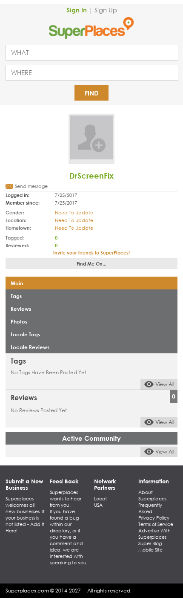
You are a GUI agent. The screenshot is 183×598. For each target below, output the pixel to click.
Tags (16, 295)
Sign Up (105, 10)
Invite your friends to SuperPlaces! (91, 252)
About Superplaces (152, 495)
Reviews (21, 308)
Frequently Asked (150, 508)
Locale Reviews (30, 347)
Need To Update (74, 212)
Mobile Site (150, 549)
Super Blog (150, 543)
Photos (19, 321)
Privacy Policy (153, 517)
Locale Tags (25, 334)
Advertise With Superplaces (154, 533)
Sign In (76, 10)
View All (164, 384)
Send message (31, 186)
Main (17, 283)
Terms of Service (155, 524)
